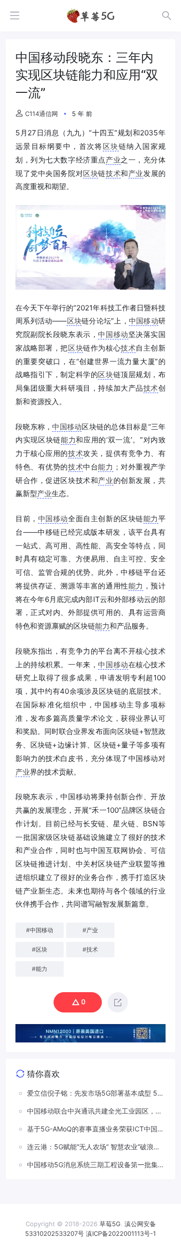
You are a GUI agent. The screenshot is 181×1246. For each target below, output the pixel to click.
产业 (113, 159)
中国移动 (143, 320)
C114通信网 (41, 113)
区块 (111, 146)
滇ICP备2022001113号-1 (121, 1233)
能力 (68, 439)
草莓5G (110, 1224)
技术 (113, 173)
